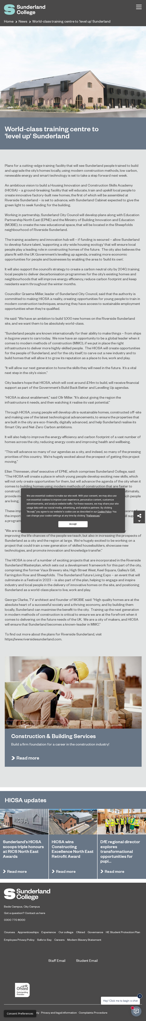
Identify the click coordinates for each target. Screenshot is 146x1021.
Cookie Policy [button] (104, 511)
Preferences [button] (93, 515)
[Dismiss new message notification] (139, 996)
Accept (73, 524)
